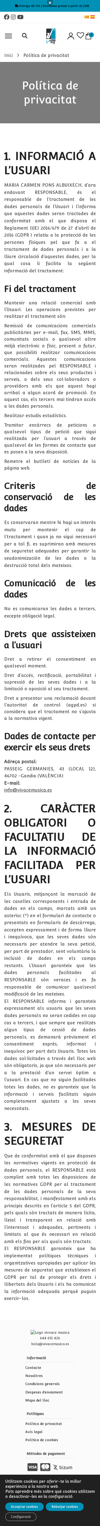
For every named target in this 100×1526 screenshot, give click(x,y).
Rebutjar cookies (64, 1507)
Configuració (21, 1517)
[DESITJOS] (80, 36)
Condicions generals (42, 1384)
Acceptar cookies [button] (24, 1507)
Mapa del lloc (37, 1400)
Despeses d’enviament (44, 1392)
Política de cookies (41, 1440)
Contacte (33, 1368)
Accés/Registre (71, 36)
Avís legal (33, 1432)
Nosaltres (34, 1376)
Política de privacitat (43, 1424)
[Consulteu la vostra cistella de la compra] (88, 36)
